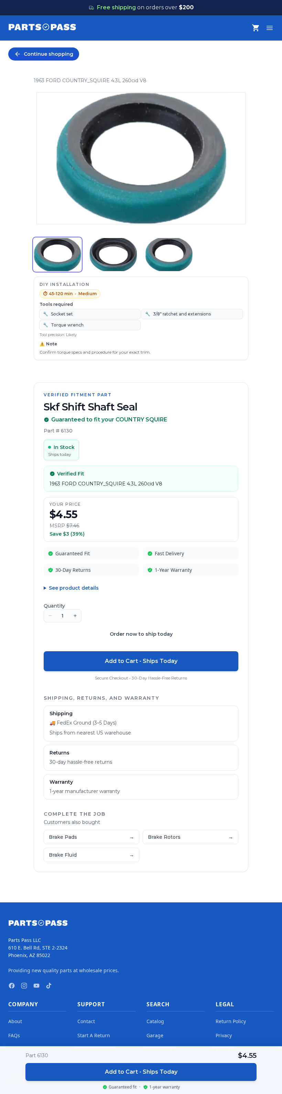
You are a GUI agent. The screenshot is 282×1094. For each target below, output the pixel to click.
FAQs (14, 1035)
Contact (86, 1021)
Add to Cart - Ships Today (141, 661)
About (15, 1021)
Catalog (155, 1021)
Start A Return (93, 1035)
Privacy (224, 1035)
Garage (155, 1035)
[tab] (57, 254)
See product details (74, 588)
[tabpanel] (141, 158)
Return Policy (231, 1021)
